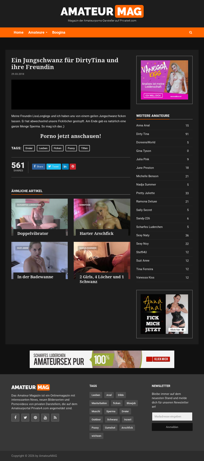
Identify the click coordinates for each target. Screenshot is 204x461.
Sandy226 (84, 205)
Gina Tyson (162, 151)
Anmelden (172, 427)
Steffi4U (162, 252)
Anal (109, 395)
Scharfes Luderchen (29, 205)
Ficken (57, 148)
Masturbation (99, 403)
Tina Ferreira (162, 269)
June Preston (162, 168)
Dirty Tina (162, 134)
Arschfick (127, 427)
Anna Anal (162, 125)
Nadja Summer (87, 248)
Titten (84, 148)
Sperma (110, 411)
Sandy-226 (162, 218)
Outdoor (96, 419)
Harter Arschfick (97, 233)
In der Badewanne (35, 276)
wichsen (96, 435)
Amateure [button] (36, 32)
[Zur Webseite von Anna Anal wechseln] (164, 314)
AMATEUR (101, 11)
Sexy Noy (162, 244)
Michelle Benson (162, 176)
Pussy (71, 148)
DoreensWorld (162, 142)
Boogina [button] (58, 32)
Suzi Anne (162, 261)
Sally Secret (162, 210)
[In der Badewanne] (39, 260)
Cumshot (110, 427)
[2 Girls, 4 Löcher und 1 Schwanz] (102, 260)
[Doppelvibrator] (39, 217)
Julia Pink (162, 159)
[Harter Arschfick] (102, 217)
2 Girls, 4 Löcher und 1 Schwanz (102, 279)
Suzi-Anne (22, 248)
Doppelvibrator (32, 233)
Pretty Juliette (162, 193)
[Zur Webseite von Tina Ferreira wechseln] (164, 80)
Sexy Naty (162, 235)
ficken (116, 403)
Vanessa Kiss (162, 277)
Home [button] (19, 32)
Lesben (43, 148)
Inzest (127, 419)
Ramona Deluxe (162, 201)
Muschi (96, 411)
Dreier (29, 148)
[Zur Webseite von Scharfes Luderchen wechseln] (102, 359)
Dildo (121, 395)
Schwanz (112, 419)
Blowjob (131, 403)
